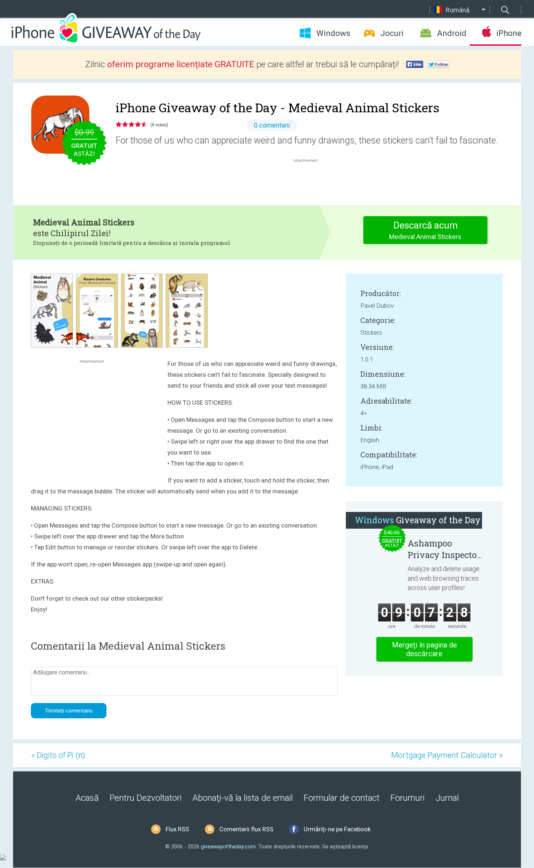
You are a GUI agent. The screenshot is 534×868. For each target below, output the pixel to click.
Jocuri (392, 33)
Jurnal (447, 798)
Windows (333, 33)
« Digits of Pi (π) (58, 755)
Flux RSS (177, 829)
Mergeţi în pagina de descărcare (424, 649)
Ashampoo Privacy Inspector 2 (444, 549)
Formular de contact (342, 798)
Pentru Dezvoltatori (146, 798)
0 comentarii (272, 125)
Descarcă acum (425, 230)
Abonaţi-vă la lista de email (243, 798)
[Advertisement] (309, 181)
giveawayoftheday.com (228, 846)
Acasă (87, 798)
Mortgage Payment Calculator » (447, 755)
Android (451, 33)
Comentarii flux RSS (246, 829)
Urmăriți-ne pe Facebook (337, 829)
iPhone (508, 33)
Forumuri (408, 798)
